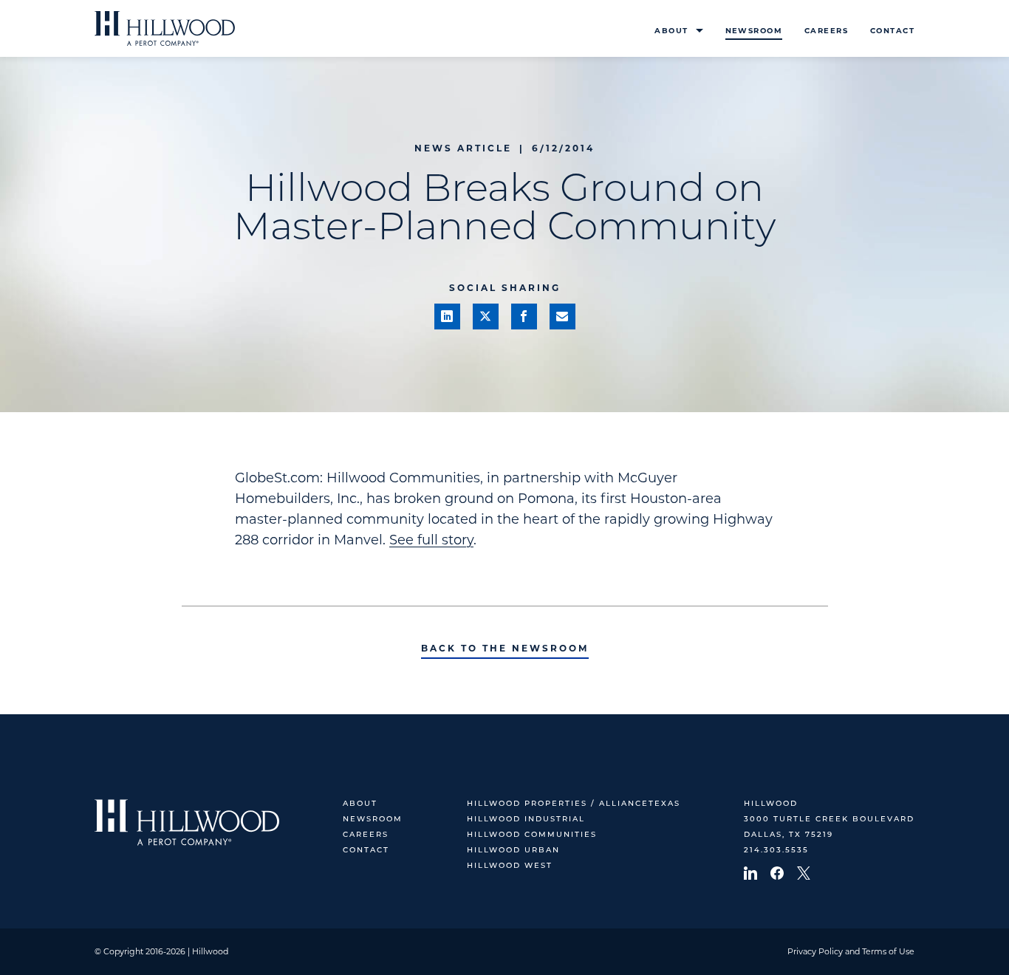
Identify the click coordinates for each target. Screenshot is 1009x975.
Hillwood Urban (513, 850)
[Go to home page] (165, 28)
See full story (431, 540)
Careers (826, 30)
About (671, 30)
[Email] (562, 316)
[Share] (447, 316)
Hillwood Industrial (526, 819)
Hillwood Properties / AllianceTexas (573, 804)
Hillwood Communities (532, 835)
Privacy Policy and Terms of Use (850, 951)
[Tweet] (486, 316)
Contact (892, 30)
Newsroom (753, 30)
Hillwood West (510, 866)
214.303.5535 (776, 850)
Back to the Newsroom (505, 648)
